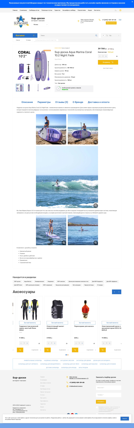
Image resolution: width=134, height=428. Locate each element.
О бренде (78, 102)
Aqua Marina (58, 59)
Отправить (100, 401)
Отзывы (42, 386)
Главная (15, 10)
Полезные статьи (47, 10)
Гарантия (57, 10)
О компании (23, 10)
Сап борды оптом (45, 389)
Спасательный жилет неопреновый (51, 327)
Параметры (44, 102)
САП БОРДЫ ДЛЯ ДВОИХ (83, 360)
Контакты (97, 10)
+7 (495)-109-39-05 (109, 20)
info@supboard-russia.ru (75, 386)
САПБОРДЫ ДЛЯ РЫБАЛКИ (89, 364)
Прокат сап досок (45, 392)
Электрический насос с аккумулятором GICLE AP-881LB (108, 328)
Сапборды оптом (34, 10)
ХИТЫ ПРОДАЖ (83, 367)
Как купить (43, 398)
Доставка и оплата (98, 102)
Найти (96, 35)
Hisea (16, 332)
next (119, 292)
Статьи (42, 395)
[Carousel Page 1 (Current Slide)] (66, 354)
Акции (90, 10)
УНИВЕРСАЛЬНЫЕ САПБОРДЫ (33, 360)
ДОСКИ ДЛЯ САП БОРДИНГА (101, 360)
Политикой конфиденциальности (106, 410)
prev (114, 292)
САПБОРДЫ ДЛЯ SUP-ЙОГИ (71, 364)
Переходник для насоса (79, 326)
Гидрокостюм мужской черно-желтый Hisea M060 (24, 328)
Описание (27, 102)
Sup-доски (38, 18)
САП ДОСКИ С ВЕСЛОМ (67, 360)
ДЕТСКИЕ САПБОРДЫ (52, 367)
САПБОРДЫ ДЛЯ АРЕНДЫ (68, 367)
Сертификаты (44, 401)
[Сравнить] (116, 56)
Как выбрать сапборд (69, 10)
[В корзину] (16, 350)
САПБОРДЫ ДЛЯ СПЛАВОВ (108, 364)
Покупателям (82, 10)
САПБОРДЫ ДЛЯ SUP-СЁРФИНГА (28, 364)
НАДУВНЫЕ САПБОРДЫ (51, 360)
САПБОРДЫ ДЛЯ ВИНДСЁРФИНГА (50, 364)
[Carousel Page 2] (67, 354)
